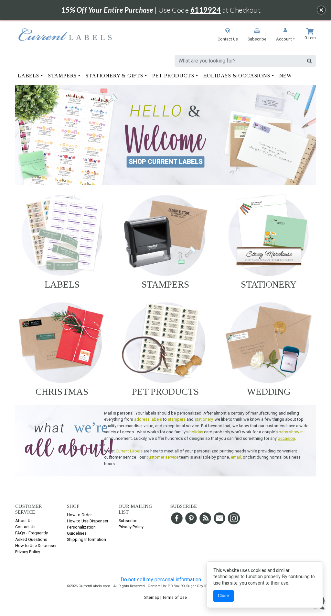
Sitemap (151, 597)
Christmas (62, 391)
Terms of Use (174, 597)
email (236, 457)
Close (223, 595)
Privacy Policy (27, 551)
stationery (204, 419)
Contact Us (25, 526)
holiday (196, 431)
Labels (62, 284)
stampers (177, 419)
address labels (148, 419)
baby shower (291, 431)
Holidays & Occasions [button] (236, 75)
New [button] (285, 75)
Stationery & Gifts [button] (114, 75)
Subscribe (128, 520)
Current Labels (129, 451)
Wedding (269, 391)
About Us (24, 520)
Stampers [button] (62, 75)
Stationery (269, 284)
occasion (286, 438)
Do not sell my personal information (161, 579)
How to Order (79, 514)
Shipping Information (86, 539)
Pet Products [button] (173, 75)
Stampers (165, 284)
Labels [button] (28, 75)
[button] (285, 35)
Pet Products (165, 391)
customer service (162, 457)
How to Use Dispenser (36, 545)
